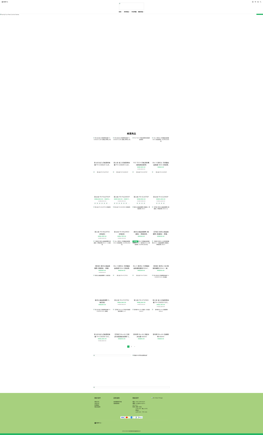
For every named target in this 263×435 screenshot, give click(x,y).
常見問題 (134, 11)
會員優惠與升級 (118, 401)
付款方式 (97, 403)
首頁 (120, 11)
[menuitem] (128, 346)
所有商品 (126, 11)
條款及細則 (98, 407)
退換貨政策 (116, 403)
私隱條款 (97, 405)
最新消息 (140, 11)
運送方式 (97, 401)
